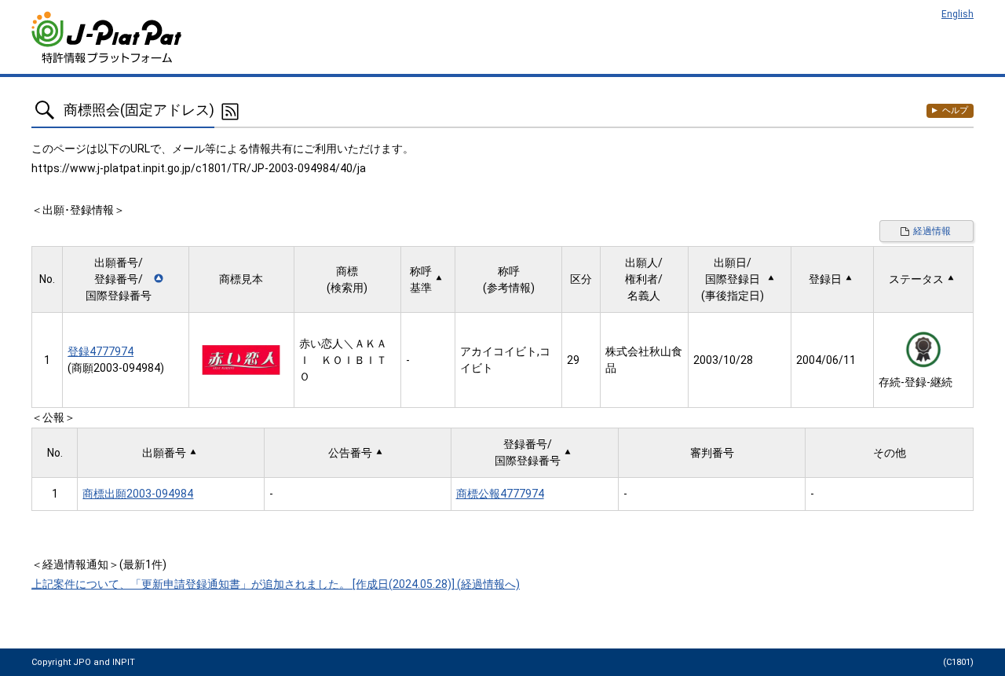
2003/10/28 (723, 360)
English (957, 14)
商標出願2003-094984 (137, 493)
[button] (126, 279)
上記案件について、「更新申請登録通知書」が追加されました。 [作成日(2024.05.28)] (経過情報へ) (275, 584)
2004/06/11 (826, 360)
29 (573, 360)
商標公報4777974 (500, 493)
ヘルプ (955, 110)
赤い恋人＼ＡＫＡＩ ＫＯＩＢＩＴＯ (343, 360)
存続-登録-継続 (915, 382)
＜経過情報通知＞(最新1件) (98, 564)
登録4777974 (100, 351)
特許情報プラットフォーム (108, 37)
